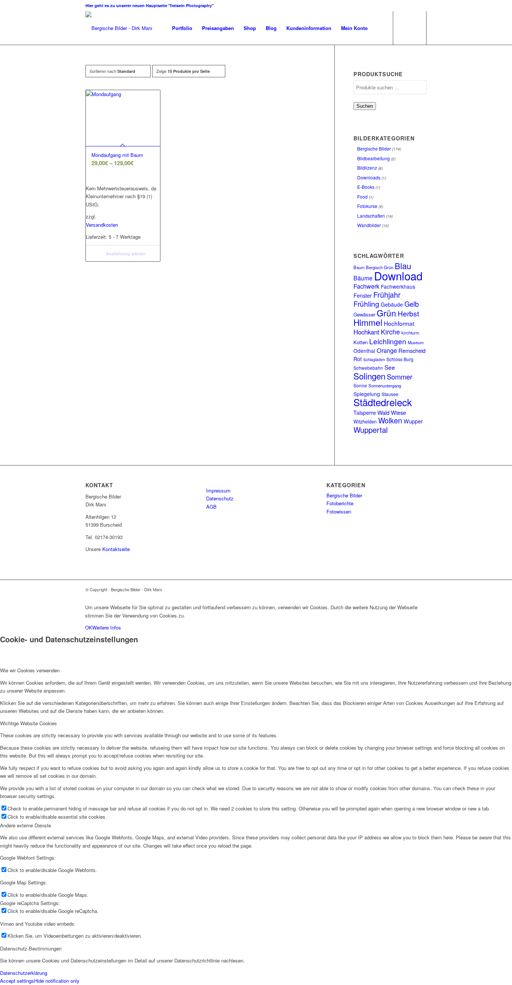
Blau (403, 265)
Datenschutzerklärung (23, 972)
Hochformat (399, 323)
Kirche (390, 331)
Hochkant (366, 331)
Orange (387, 350)
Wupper (413, 421)
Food (362, 196)
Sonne (360, 385)
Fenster (362, 295)
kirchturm (410, 333)
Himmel (367, 322)
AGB (211, 506)
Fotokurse (367, 206)
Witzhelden (365, 421)
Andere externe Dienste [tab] (25, 825)
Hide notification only (56, 980)
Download (398, 275)
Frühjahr (387, 294)
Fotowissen (338, 511)
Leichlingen (387, 341)
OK (88, 627)
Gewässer (364, 314)
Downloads (368, 177)
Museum (416, 342)
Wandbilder (369, 225)
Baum (358, 267)
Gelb (411, 304)
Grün (386, 313)
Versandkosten (102, 224)
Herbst (408, 313)
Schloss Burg (399, 359)
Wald (383, 412)
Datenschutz (220, 498)
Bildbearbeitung (373, 158)
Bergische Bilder (374, 148)
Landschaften (371, 215)
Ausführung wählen (125, 253)
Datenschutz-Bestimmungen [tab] (30, 948)
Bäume (363, 278)
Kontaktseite (116, 549)
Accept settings (17, 980)
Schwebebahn (368, 367)
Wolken (390, 420)
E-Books (365, 187)
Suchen (364, 106)
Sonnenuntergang (384, 386)
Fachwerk (366, 286)
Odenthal (364, 350)
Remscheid (411, 350)
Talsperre (364, 412)
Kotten (360, 342)
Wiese (398, 412)
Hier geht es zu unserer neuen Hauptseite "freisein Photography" (149, 5)
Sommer (399, 376)
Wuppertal (370, 429)
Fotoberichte (339, 503)
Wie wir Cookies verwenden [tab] (30, 670)
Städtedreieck (382, 402)
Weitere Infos (106, 627)
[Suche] (380, 28)
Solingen (369, 376)
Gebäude (392, 304)
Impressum (218, 490)
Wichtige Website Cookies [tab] (28, 723)
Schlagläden (374, 359)
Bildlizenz (367, 167)
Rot (357, 359)
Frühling (366, 303)
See (390, 367)
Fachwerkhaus (398, 286)
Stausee (390, 394)
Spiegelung (366, 394)
